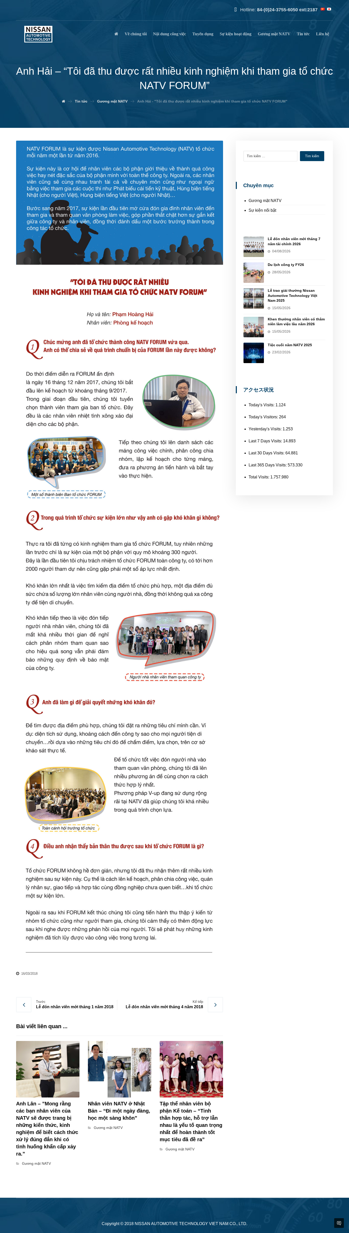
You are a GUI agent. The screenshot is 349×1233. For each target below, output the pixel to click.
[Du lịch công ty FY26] (253, 272)
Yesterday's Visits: (266, 429)
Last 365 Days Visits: (268, 465)
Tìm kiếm (312, 156)
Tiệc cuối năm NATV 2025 (290, 345)
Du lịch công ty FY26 (286, 265)
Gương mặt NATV (36, 1163)
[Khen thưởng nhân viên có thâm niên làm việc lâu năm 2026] (253, 327)
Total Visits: (259, 477)
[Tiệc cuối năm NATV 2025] (253, 353)
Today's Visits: (262, 405)
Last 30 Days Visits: (267, 453)
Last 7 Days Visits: (266, 441)
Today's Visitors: (264, 417)
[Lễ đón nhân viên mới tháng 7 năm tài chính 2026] (253, 247)
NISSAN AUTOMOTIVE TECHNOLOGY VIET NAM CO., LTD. (191, 1223)
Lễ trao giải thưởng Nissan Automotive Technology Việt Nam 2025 (292, 295)
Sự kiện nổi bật (262, 210)
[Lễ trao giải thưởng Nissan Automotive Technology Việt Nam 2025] (253, 298)
